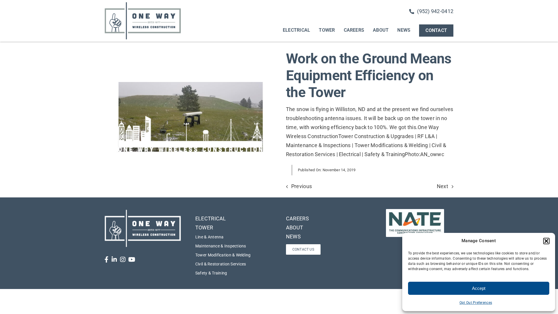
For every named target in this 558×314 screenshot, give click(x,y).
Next (442, 186)
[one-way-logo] (143, 4)
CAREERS (297, 218)
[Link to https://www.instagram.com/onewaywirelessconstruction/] (122, 259)
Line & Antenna (209, 237)
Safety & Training (211, 273)
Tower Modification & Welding (223, 255)
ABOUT (294, 227)
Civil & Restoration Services (220, 264)
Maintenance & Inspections (220, 246)
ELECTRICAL (210, 218)
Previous (301, 186)
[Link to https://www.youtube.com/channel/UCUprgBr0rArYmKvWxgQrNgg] (131, 259)
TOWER (204, 227)
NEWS (293, 236)
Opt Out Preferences (475, 303)
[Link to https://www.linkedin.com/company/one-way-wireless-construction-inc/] (114, 259)
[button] (546, 241)
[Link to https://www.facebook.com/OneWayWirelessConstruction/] (106, 259)
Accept (478, 288)
